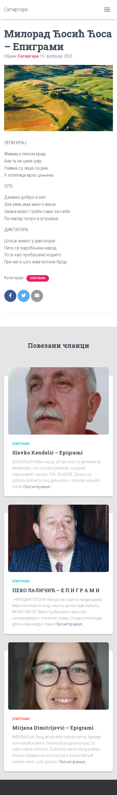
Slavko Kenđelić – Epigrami (47, 452)
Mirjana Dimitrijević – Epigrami (53, 727)
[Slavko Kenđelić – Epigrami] (58, 400)
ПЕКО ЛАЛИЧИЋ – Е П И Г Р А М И (56, 590)
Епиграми (37, 278)
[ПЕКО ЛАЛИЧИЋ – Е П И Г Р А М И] (58, 538)
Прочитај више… (37, 486)
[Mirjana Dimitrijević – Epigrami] (58, 675)
